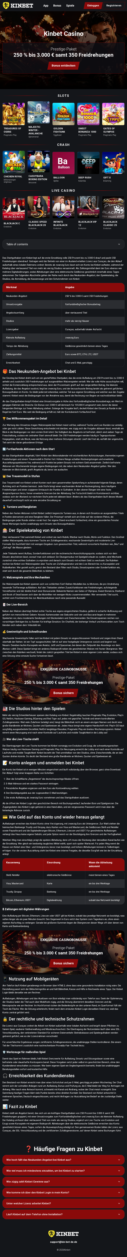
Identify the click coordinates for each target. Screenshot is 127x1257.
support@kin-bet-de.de (63, 1241)
